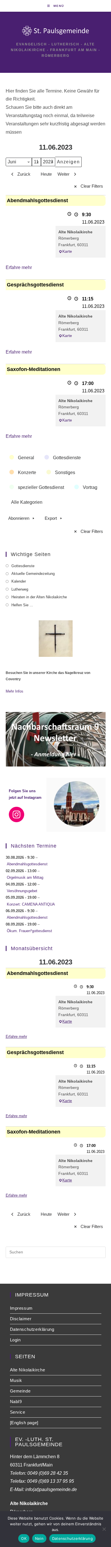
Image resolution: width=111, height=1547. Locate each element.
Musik (16, 1380)
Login (15, 1339)
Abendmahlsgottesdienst (27, 864)
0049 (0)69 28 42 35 (47, 1473)
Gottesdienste (22, 566)
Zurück (23, 174)
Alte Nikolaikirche (27, 1369)
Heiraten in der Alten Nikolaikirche (39, 597)
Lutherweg (19, 589)
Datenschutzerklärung (32, 1329)
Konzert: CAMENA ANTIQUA (31, 904)
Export (51, 518)
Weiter (63, 174)
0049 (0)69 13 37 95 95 (50, 1481)
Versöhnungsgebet (22, 891)
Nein (39, 1538)
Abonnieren (18, 518)
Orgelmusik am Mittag (25, 877)
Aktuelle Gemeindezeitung (33, 573)
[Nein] (104, 1529)
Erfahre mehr (19, 267)
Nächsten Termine (34, 846)
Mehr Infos (14, 691)
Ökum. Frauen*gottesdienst (29, 931)
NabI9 (16, 1401)
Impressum (21, 1308)
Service (17, 1412)
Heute (46, 174)
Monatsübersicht (32, 948)
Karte (67, 251)
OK (23, 1538)
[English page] (24, 1422)
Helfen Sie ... (22, 605)
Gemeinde (20, 1391)
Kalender (18, 581)
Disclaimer (21, 1318)
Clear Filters (92, 186)
